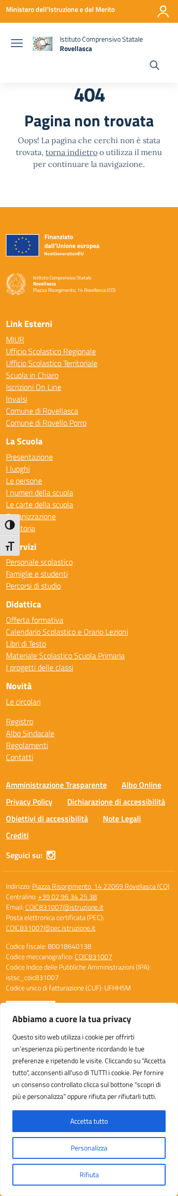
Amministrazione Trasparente (56, 785)
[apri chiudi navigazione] (17, 44)
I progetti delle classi (39, 667)
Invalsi (16, 399)
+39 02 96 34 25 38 (67, 896)
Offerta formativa (34, 620)
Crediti (17, 835)
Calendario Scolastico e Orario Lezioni (67, 632)
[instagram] (50, 855)
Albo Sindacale (30, 733)
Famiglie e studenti (37, 574)
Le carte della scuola (39, 504)
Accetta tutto (89, 1121)
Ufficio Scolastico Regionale (51, 351)
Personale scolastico (39, 562)
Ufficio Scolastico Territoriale (51, 363)
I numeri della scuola (39, 492)
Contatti (19, 757)
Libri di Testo (26, 644)
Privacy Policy (29, 802)
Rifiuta (89, 1174)
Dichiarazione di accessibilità (116, 802)
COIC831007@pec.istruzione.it (50, 928)
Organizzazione (31, 516)
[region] (89, 1099)
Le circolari (23, 701)
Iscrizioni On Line (33, 387)
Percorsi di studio (33, 586)
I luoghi (18, 469)
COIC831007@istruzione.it (64, 907)
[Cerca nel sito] (154, 66)
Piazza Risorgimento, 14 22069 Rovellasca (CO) (101, 886)
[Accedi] (163, 11)
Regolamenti (27, 745)
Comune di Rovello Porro (46, 423)
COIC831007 (93, 956)
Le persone (24, 481)
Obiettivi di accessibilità (47, 818)
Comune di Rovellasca (42, 411)
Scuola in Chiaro (32, 375)
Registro (19, 721)
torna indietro (71, 152)
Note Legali (122, 818)
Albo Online (141, 785)
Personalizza (89, 1147)
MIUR (15, 339)
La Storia (20, 528)
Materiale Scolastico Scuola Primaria (65, 655)
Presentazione (29, 457)
